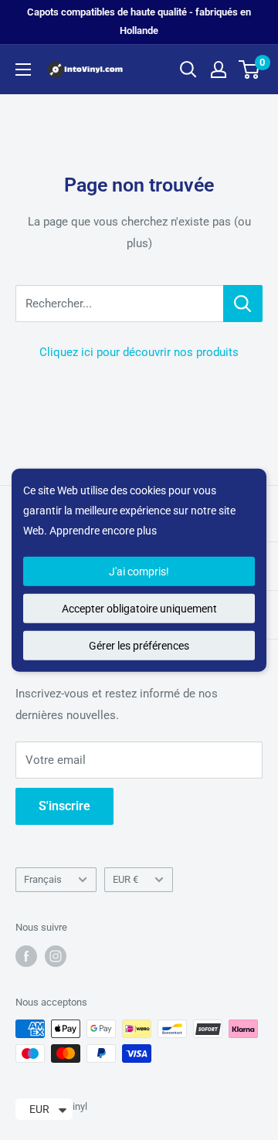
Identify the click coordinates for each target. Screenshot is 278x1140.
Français (43, 879)
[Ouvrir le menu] (23, 69)
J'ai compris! (139, 571)
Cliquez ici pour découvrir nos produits (139, 352)
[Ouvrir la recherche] (188, 69)
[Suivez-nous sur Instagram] (55, 956)
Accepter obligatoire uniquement (139, 608)
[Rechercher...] (243, 303)
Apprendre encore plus (103, 530)
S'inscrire (64, 806)
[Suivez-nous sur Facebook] (26, 956)
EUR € (125, 879)
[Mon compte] (218, 69)
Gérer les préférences (139, 645)
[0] (249, 69)
